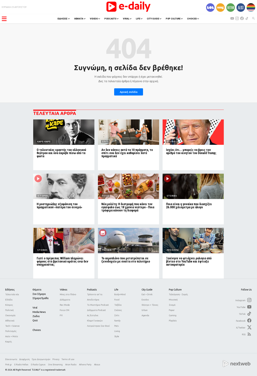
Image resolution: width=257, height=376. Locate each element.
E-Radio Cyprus (38, 364)
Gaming (172, 315)
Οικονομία (10, 315)
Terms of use (68, 359)
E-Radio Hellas (21, 364)
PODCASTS (110, 18)
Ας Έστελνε (92, 315)
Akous (97, 364)
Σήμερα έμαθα (40, 298)
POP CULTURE (173, 18)
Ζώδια (36, 316)
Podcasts (92, 289)
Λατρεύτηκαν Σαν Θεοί (98, 326)
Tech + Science (12, 326)
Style (116, 336)
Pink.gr (8, 364)
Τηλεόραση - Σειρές (178, 294)
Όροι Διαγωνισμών (41, 359)
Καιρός (8, 341)
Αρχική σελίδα (128, 91)
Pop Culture (175, 289)
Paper (172, 310)
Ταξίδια (118, 305)
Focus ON (64, 310)
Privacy (55, 359)
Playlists (173, 321)
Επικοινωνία (11, 359)
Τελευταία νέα (12, 294)
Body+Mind (120, 294)
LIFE (138, 18)
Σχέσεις (118, 310)
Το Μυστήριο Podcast (98, 305)
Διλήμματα (65, 300)
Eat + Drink (147, 294)
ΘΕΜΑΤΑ (78, 18)
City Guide (147, 289)
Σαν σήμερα (39, 294)
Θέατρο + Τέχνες (150, 305)
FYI (61, 315)
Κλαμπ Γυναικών (95, 321)
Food (116, 300)
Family (117, 321)
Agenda (145, 315)
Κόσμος (9, 305)
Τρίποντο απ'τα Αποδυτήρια (94, 297)
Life (116, 289)
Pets (116, 326)
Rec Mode (65, 305)
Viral (35, 307)
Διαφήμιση (24, 359)
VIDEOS (94, 18)
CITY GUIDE (153, 18)
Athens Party (85, 364)
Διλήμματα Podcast (96, 310)
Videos (63, 289)
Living (117, 331)
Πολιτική (9, 310)
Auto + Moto (11, 336)
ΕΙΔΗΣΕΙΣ (62, 18)
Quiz (35, 320)
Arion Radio (71, 364)
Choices (37, 330)
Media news (39, 312)
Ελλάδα (8, 300)
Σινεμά (172, 305)
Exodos (145, 300)
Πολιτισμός (10, 331)
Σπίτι (116, 315)
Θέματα (37, 289)
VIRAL (126, 18)
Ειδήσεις (10, 289)
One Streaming (55, 364)
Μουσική (173, 300)
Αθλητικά (9, 321)
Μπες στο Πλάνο (68, 294)
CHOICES (192, 18)
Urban (145, 310)
